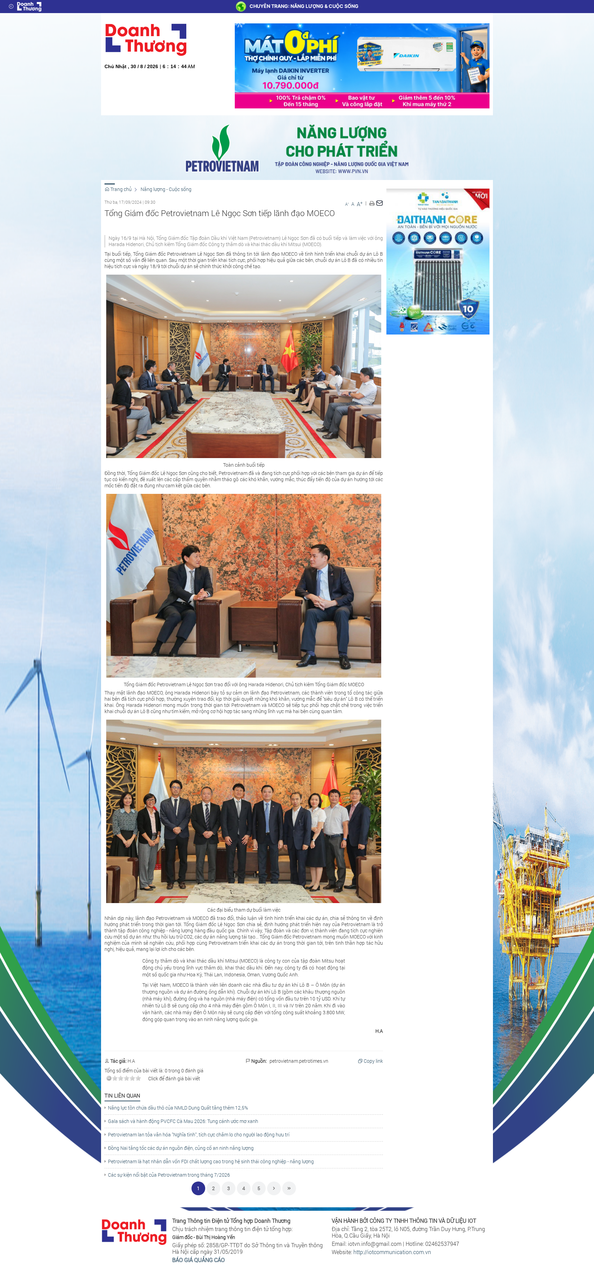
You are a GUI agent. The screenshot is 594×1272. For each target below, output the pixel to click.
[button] (371, 203)
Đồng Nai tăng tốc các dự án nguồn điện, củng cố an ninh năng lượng (181, 1148)
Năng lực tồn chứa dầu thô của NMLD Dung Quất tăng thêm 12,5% (178, 1108)
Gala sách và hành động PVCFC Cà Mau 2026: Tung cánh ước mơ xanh (183, 1121)
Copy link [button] (373, 1061)
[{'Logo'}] (134, 1231)
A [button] (347, 204)
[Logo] (29, 6)
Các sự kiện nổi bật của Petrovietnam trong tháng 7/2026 (169, 1175)
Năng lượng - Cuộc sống (166, 189)
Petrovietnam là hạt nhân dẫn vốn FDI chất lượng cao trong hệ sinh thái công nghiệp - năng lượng (211, 1161)
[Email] (379, 203)
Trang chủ (120, 189)
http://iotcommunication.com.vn (392, 1251)
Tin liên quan (122, 1095)
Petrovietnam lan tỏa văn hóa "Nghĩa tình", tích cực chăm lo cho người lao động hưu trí (198, 1135)
